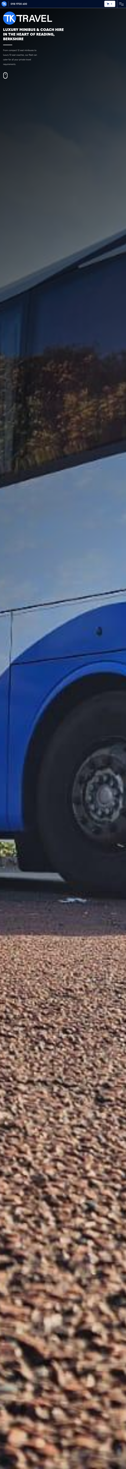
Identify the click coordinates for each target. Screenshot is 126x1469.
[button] (109, 4)
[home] (5, 3)
